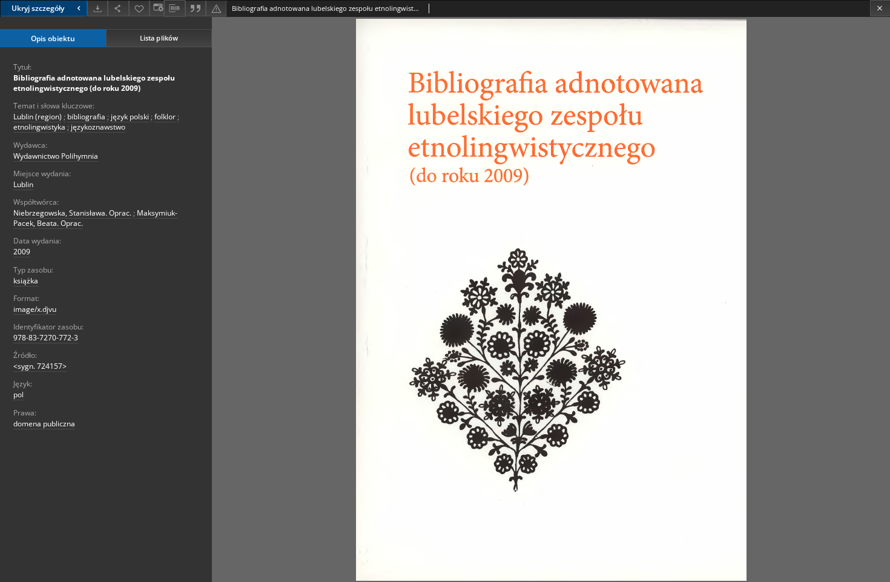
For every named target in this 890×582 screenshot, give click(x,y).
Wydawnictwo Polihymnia (55, 156)
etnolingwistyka (39, 127)
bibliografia (86, 116)
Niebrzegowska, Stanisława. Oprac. (72, 213)
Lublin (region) (37, 116)
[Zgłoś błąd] (216, 8)
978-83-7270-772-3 (45, 337)
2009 (21, 251)
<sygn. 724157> (40, 366)
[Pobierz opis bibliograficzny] (174, 8)
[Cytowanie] (195, 8)
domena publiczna (44, 423)
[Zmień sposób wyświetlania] (157, 8)
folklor (165, 116)
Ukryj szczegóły (38, 8)
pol (18, 394)
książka (25, 281)
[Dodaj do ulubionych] (139, 8)
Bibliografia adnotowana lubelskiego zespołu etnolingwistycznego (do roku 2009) (94, 83)
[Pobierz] (97, 8)
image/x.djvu (34, 309)
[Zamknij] (880, 8)
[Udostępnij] (118, 8)
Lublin (23, 184)
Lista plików (159, 37)
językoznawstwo (98, 127)
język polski (130, 116)
